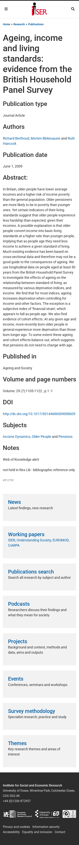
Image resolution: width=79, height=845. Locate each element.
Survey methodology (31, 711)
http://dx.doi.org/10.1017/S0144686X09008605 (39, 414)
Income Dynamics (16, 437)
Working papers (26, 534)
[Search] (73, 9)
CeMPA (14, 545)
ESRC (17, 814)
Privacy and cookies (16, 827)
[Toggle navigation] (6, 9)
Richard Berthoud (16, 138)
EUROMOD (61, 540)
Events (15, 679)
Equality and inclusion (37, 832)
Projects (17, 641)
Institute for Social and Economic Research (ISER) (39, 9)
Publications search (31, 572)
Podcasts (19, 604)
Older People (41, 437)
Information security (46, 827)
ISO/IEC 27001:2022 (69, 814)
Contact (60, 832)
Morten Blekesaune (45, 138)
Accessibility (11, 832)
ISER (11, 540)
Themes (17, 743)
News (14, 502)
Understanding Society (34, 540)
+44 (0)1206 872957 (17, 801)
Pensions (65, 437)
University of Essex (47, 814)
